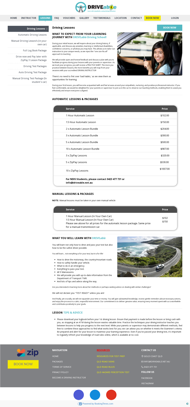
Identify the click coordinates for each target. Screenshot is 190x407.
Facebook (146, 378)
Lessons (45, 18)
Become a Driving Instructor (69, 377)
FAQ (56, 18)
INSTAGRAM (147, 383)
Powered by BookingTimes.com (97, 403)
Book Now (152, 18)
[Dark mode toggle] (187, 403)
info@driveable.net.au (157, 361)
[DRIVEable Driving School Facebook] (95, 395)
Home (13, 18)
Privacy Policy (60, 372)
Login (175, 18)
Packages (57, 361)
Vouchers (69, 18)
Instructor (28, 18)
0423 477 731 (150, 366)
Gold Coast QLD (153, 356)
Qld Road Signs (105, 361)
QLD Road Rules (106, 366)
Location (121, 18)
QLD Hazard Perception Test (113, 372)
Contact (136, 18)
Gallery (84, 18)
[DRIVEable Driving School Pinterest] (111, 395)
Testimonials (101, 18)
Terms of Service (61, 366)
